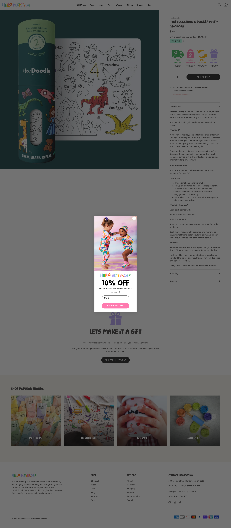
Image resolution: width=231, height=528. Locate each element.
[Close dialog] (134, 218)
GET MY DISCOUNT (115, 306)
